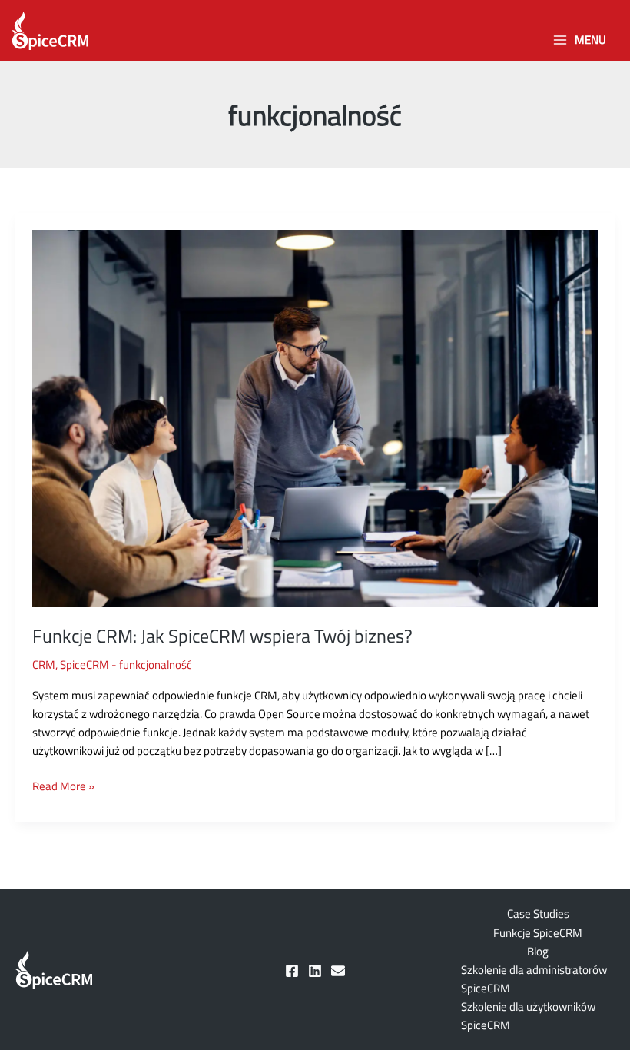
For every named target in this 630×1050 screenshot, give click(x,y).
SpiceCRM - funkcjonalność (126, 664)
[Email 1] (338, 971)
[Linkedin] (315, 971)
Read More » (63, 786)
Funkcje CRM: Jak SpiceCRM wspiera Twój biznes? (222, 636)
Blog (538, 951)
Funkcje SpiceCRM (537, 933)
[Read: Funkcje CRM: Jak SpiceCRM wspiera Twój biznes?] (315, 417)
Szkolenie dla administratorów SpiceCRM (534, 979)
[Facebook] (292, 971)
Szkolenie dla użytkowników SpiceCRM (528, 1016)
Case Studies (538, 913)
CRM (43, 664)
